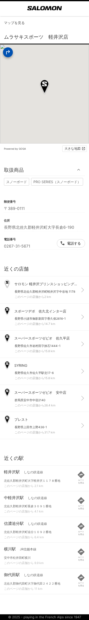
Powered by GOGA (15, 148)
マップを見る (14, 23)
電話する (74, 243)
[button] (44, 170)
